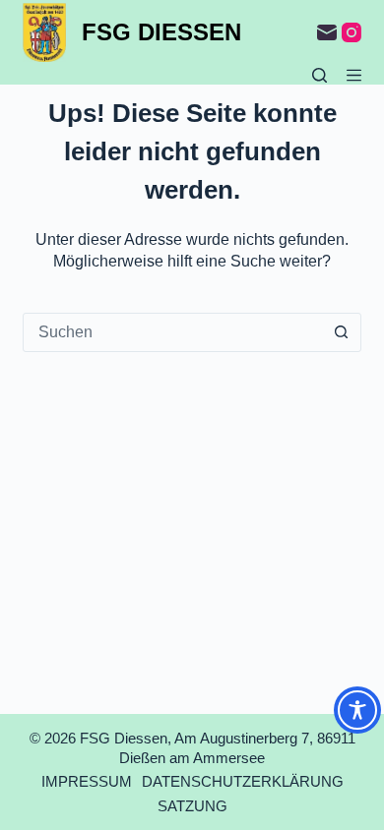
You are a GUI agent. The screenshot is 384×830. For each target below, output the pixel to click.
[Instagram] (351, 32)
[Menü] (354, 75)
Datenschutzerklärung (243, 781)
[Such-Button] (341, 332)
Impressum (86, 781)
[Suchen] (319, 75)
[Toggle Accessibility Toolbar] (357, 710)
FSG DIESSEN (161, 32)
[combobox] (173, 332)
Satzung (192, 806)
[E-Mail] (327, 32)
